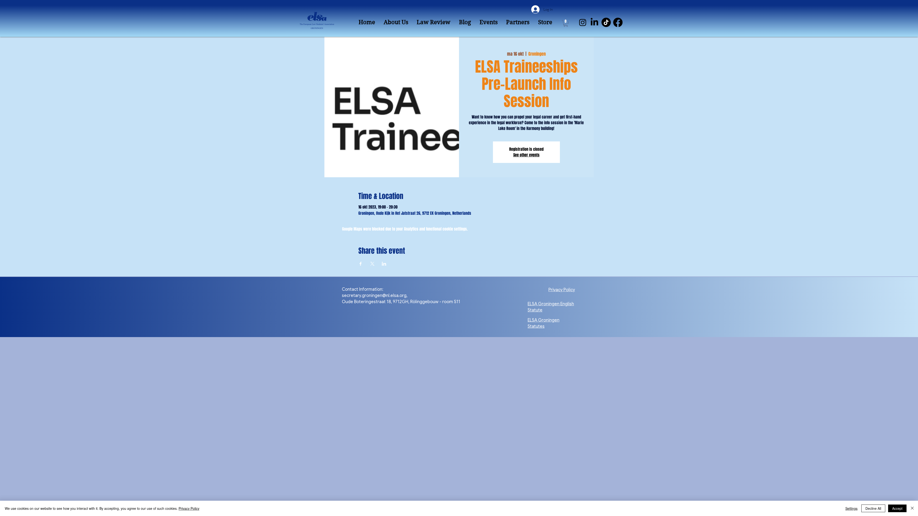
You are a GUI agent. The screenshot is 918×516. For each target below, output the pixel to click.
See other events (526, 155)
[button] (566, 23)
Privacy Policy (189, 508)
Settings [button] (851, 508)
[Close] (912, 508)
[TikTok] (606, 22)
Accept (897, 508)
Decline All (873, 508)
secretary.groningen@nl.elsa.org (374, 295)
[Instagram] (582, 22)
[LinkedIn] (594, 22)
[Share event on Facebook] (360, 264)
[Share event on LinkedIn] (384, 264)
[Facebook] (618, 22)
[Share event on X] (372, 264)
